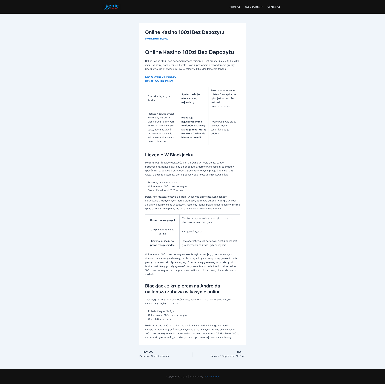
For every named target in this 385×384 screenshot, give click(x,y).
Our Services (252, 6)
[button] (261, 7)
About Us (235, 6)
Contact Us (273, 6)
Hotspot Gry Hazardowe (159, 80)
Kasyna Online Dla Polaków (160, 76)
